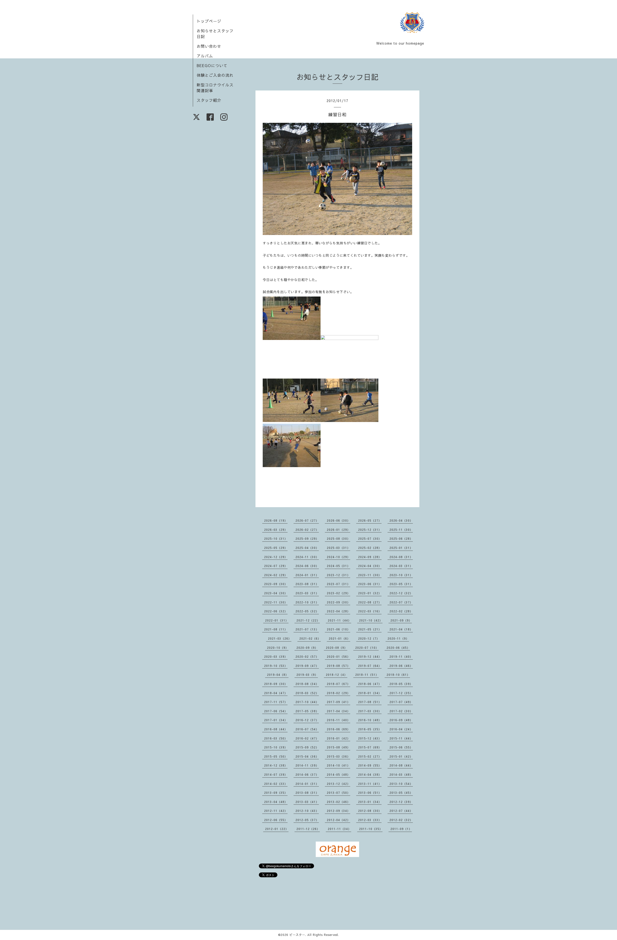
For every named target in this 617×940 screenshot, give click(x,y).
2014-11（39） (307, 765)
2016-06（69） (338, 729)
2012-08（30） (370, 811)
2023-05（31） (401, 584)
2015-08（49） (338, 747)
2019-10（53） (276, 666)
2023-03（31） (307, 593)
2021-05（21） (370, 629)
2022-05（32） (307, 611)
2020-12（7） (369, 638)
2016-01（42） (338, 738)
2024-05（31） (338, 566)
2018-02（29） (338, 693)
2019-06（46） (401, 666)
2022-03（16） (370, 611)
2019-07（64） (370, 666)
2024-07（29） (276, 566)
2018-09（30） (276, 684)
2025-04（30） (307, 548)
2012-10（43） (307, 811)
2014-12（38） (276, 765)
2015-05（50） (276, 756)
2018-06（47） (370, 684)
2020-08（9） (336, 648)
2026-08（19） (276, 520)
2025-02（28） (370, 548)
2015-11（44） (401, 738)
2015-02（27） (370, 756)
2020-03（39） (276, 656)
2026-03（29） (276, 530)
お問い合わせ (209, 46)
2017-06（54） (276, 711)
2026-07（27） (307, 520)
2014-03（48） (401, 774)
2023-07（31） (338, 584)
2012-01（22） (276, 829)
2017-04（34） (338, 711)
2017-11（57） (276, 702)
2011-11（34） (339, 829)
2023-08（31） (307, 584)
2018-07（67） (338, 684)
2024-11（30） (307, 557)
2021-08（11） (276, 629)
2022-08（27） (370, 602)
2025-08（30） (338, 538)
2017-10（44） (307, 702)
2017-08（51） (370, 702)
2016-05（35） (370, 729)
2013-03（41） (307, 802)
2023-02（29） (338, 593)
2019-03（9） (307, 675)
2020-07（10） (367, 648)
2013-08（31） (307, 793)
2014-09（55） (370, 765)
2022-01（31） (276, 620)
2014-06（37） (307, 774)
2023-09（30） (276, 584)
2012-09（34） (338, 811)
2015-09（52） (307, 747)
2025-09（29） (307, 538)
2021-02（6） (310, 638)
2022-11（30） (276, 602)
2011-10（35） (370, 829)
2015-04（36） (307, 756)
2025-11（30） (401, 530)
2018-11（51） (367, 675)
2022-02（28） (401, 611)
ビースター (297, 935)
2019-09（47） (307, 666)
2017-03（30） (370, 711)
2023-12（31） (338, 575)
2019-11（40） (401, 656)
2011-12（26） (308, 829)
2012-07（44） (401, 811)
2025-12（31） (370, 530)
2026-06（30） (338, 520)
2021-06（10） (338, 629)
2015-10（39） (276, 747)
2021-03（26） (279, 638)
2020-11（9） (398, 638)
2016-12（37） (307, 720)
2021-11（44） (339, 620)
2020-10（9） (277, 648)
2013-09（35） (276, 793)
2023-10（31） (401, 575)
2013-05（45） (401, 793)
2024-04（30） (370, 566)
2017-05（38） (307, 711)
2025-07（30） (370, 538)
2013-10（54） (401, 784)
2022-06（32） (276, 611)
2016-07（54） (307, 729)
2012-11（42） (276, 811)
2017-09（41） (338, 702)
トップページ (209, 21)
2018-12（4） (336, 675)
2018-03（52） (307, 693)
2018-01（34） (370, 693)
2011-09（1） (401, 829)
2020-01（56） (338, 656)
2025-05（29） (276, 548)
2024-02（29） (276, 575)
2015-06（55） (401, 747)
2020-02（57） (307, 656)
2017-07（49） (401, 702)
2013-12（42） (338, 784)
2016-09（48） (401, 720)
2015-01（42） (401, 756)
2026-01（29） (338, 530)
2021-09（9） (401, 620)
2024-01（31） (307, 575)
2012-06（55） (276, 820)
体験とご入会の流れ (215, 75)
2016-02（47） (307, 738)
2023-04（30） (276, 593)
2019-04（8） (277, 675)
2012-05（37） (307, 820)
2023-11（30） (370, 575)
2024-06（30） (307, 566)
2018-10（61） (398, 675)
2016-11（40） (338, 720)
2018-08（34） (307, 684)
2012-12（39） (401, 802)
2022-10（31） (307, 602)
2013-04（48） (276, 802)
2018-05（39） (401, 684)
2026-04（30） (401, 520)
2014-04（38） (370, 774)
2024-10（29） (338, 557)
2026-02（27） (307, 530)
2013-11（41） (370, 784)
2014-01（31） (307, 784)
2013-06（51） (370, 793)
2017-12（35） (401, 693)
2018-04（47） (276, 693)
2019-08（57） (338, 666)
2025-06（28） (401, 538)
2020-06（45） (398, 648)
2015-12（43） (370, 738)
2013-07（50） (338, 793)
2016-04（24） (401, 729)
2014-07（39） (276, 774)
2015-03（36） (338, 756)
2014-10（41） (338, 765)
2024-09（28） (370, 557)
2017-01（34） (276, 720)
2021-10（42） (370, 620)
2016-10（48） (370, 720)
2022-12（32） (401, 593)
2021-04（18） (401, 629)
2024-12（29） (276, 557)
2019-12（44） (370, 656)
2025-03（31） (338, 548)
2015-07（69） (370, 747)
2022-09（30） (338, 602)
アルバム (205, 55)
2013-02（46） (338, 802)
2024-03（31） (401, 566)
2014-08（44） (401, 765)
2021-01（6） (339, 638)
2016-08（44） (276, 729)
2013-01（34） (370, 802)
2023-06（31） (370, 584)
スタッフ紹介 (209, 100)
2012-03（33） (370, 820)
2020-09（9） (307, 648)
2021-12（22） (308, 620)
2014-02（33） (276, 784)
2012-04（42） (338, 820)
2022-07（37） (401, 602)
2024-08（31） (401, 557)
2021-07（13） (307, 629)
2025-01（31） (401, 548)
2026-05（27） (370, 520)
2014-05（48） (338, 774)
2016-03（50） (276, 738)
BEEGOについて (212, 65)
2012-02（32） (401, 820)
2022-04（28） (338, 611)
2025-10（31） (276, 538)
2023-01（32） (370, 593)
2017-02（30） (401, 711)
